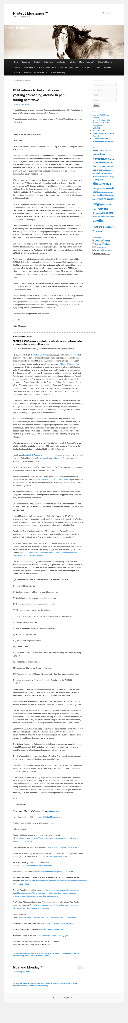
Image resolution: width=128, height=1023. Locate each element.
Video (97, 67)
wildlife (108, 227)
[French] (106, 240)
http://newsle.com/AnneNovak (51, 929)
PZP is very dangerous (47, 67)
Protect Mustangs (40, 354)
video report (74, 354)
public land (24, 985)
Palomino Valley (18, 955)
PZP (94, 208)
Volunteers (107, 67)
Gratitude (37, 62)
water (112, 216)
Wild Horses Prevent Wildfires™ (35, 72)
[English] (97, 240)
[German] (97, 243)
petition (106, 195)
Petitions (17, 67)
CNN (111, 166)
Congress (97, 169)
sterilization (96, 216)
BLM (38, 953)
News (95, 191)
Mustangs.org (53, 810)
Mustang (98, 183)
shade (32, 955)
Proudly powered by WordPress (64, 998)
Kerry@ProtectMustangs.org (50, 817)
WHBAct (17, 72)
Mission (73, 62)
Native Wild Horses (105, 62)
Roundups (97, 213)
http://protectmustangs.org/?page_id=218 (55, 935)
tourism (103, 216)
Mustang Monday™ (28, 967)
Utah (108, 216)
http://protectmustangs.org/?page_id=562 (57, 871)
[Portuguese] (99, 247)
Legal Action (61, 62)
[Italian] (106, 243)
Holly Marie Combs (61, 458)
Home (16, 62)
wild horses (39, 955)
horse (57, 953)
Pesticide (99, 195)
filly (49, 953)
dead (46, 953)
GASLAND (96, 128)
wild (94, 221)
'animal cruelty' (98, 150)
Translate (96, 237)
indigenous (99, 179)
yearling (46, 955)
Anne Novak (41, 983)
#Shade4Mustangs (68, 363)
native (102, 188)
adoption (108, 150)
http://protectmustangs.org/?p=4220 (53, 856)
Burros (96, 166)
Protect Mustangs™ (30, 13)
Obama (100, 192)
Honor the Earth (98, 130)
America (95, 154)
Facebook (27, 455)
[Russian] (97, 250)
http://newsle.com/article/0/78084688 (36, 865)
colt (42, 953)
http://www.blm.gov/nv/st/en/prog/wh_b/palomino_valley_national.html (47, 917)
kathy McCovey (65, 953)
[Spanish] (107, 250)
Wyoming (97, 230)
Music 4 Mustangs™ (86, 62)
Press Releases (29, 67)
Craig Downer (106, 170)
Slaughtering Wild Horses (69, 67)
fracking (100, 173)
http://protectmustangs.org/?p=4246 (62, 847)
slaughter (107, 213)
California (105, 166)
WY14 (113, 227)
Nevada (110, 188)
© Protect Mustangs (58, 72)
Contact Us (26, 62)
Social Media (86, 67)
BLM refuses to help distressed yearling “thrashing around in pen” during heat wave (39, 95)
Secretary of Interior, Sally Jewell (55, 479)
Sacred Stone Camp (100, 138)
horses (101, 176)
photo (27, 955)
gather (110, 173)
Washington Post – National (103, 141)
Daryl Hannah (42, 458)
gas (105, 173)
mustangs (75, 953)
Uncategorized (25, 953)
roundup (103, 208)
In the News (48, 62)
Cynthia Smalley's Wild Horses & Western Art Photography (101, 122)
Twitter (36, 455)
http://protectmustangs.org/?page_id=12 (57, 923)
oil (104, 192)
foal (53, 953)
